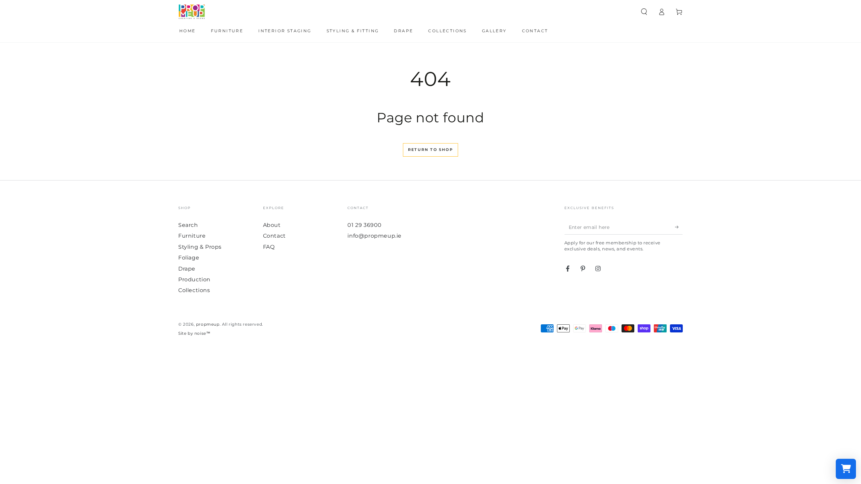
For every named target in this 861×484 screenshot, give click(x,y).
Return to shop (430, 149)
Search (188, 225)
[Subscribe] (679, 226)
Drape (186, 269)
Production (194, 279)
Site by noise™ (194, 333)
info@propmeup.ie (374, 236)
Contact (274, 236)
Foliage (188, 257)
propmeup (208, 324)
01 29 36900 (364, 225)
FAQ (269, 247)
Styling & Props (200, 247)
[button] (644, 11)
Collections (194, 290)
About (272, 225)
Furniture (191, 236)
